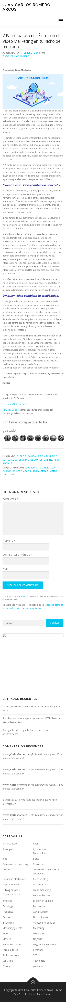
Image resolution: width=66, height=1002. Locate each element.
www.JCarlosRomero (16, 56)
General (23, 459)
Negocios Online (41, 459)
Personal (38, 949)
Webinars (38, 966)
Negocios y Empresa (44, 944)
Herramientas (40, 917)
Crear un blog (40, 879)
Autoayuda (8, 849)
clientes (7, 869)
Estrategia (10, 459)
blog (23, 456)
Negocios (38, 939)
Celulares (38, 864)
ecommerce (39, 884)
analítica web (10, 843)
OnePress (19, 994)
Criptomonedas (11, 884)
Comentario (12, 499)
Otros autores (10, 949)
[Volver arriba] (33, 982)
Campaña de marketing (43, 456)
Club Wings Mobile (37, 467)
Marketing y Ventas (13, 928)
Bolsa (36, 858)
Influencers (9, 922)
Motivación (39, 933)
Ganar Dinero (40, 911)
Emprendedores (41, 895)
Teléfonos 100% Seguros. (15, 404)
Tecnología (39, 960)
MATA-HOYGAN (20, 596)
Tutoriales (8, 966)
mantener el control (44, 922)
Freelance (8, 911)
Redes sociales (11, 955)
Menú (60, 19)
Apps (35, 843)
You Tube (8, 474)
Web (5, 568)
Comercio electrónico (14, 879)
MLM (5, 933)
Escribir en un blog (43, 900)
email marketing (42, 890)
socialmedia (41, 471)
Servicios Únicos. (11, 409)
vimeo (53, 471)
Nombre (9, 540)
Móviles (7, 939)
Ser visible (8, 960)
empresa (7, 900)
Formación (39, 906)
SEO (35, 955)
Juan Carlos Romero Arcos (26, 6)
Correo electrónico (17, 554)
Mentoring (38, 928)
